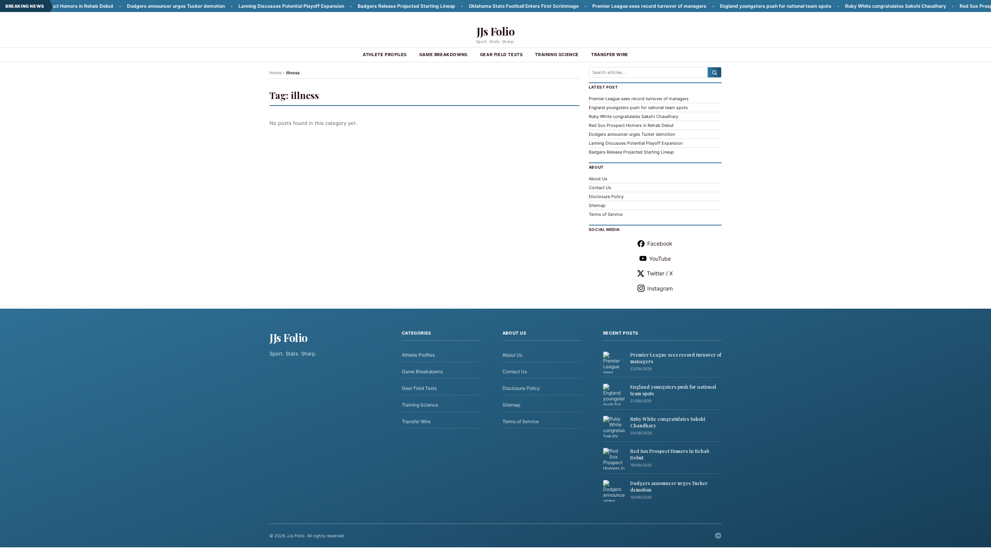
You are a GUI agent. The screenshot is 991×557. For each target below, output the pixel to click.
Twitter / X (660, 273)
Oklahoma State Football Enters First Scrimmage (500, 6)
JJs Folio (496, 31)
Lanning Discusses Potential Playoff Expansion (268, 6)
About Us (598, 178)
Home (275, 72)
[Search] (714, 72)
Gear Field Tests (501, 54)
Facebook (659, 243)
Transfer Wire (609, 54)
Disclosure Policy (606, 196)
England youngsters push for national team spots (752, 6)
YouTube (660, 258)
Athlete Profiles (385, 54)
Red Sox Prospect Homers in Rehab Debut (631, 125)
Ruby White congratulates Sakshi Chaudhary (871, 6)
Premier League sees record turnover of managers (626, 6)
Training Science (557, 54)
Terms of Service (605, 214)
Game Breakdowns (443, 54)
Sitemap (597, 205)
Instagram (660, 288)
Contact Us (600, 187)
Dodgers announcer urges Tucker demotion (152, 6)
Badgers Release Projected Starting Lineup (383, 6)
